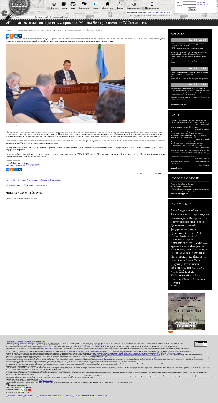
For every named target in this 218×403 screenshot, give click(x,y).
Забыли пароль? (203, 4)
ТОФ (189, 268)
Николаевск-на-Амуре (197, 249)
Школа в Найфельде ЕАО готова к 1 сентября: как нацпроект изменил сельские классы (188, 93)
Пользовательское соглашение (15, 341)
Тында (194, 268)
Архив (73, 8)
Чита (198, 276)
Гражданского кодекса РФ (176, 353)
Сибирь (183, 268)
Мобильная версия (152, 8)
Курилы (175, 246)
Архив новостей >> (178, 104)
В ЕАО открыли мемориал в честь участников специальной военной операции (187, 49)
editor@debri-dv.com (100, 345)
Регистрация (201, 2)
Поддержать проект (134, 8)
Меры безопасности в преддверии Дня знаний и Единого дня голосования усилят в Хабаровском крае (190, 89)
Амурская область (189, 210)
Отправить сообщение (81, 345)
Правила (120, 8)
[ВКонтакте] (7, 36)
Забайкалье (175, 236)
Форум (95, 8)
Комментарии (84, 8)
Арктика (187, 214)
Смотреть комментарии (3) (37, 185)
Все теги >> (175, 286)
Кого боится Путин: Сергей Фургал (183, 157)
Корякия (205, 243)
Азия (174, 210)
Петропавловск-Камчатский (189, 253)
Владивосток (198, 218)
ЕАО (197, 233)
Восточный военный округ (187, 221)
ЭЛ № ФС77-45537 (51, 348)
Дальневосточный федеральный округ (184, 227)
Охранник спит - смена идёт (181, 186)
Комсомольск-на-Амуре (186, 243)
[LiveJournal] (20, 36)
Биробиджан (200, 214)
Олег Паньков (204, 165)
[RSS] (170, 333)
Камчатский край (182, 239)
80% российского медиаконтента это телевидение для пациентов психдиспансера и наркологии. (190, 190)
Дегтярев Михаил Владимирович (25, 180)
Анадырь (177, 214)
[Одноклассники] (12, 36)
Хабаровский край (54, 180)
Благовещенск (179, 218)
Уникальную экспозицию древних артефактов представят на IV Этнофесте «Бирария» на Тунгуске (189, 78)
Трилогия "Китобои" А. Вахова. (160, 12)
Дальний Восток (182, 233)
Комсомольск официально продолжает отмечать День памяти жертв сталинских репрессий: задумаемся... (190, 151)
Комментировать (15, 185)
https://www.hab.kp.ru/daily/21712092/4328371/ (23, 165)
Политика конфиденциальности (34, 341)
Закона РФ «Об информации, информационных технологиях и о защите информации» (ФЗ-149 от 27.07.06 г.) (126, 354)
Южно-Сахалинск (194, 279)
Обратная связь (107, 8)
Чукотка (176, 279)
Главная (54, 8)
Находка (183, 250)
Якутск (175, 283)
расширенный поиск (60, 17)
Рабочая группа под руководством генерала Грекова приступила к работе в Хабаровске (189, 73)
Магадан (184, 246)
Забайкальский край (188, 236)
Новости (9, 180)
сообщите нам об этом (45, 381)
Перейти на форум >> (179, 193)
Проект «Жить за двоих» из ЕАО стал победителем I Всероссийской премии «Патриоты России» (189, 53)
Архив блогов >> (177, 168)
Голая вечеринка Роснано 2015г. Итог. (184, 127)
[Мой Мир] (16, 36)
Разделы (64, 8)
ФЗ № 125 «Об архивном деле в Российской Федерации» (82, 351)
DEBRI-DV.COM (20, 387)
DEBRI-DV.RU (31, 387)
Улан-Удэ (200, 268)
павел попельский (202, 124)
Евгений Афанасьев (202, 129)
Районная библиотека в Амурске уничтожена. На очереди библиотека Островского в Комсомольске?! (189, 121)
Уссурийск (174, 272)
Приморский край (183, 256)
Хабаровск (43, 180)
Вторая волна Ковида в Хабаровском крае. (22, 198)
